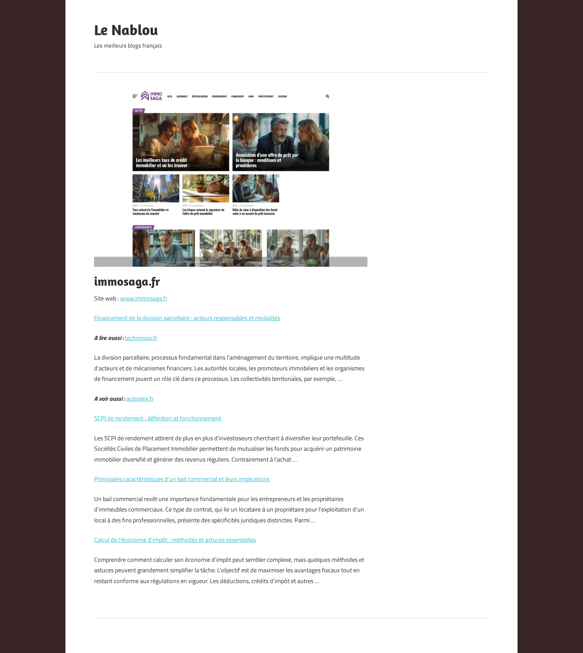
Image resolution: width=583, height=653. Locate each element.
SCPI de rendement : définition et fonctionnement (157, 418)
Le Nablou (126, 30)
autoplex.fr (140, 398)
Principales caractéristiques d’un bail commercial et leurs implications (182, 479)
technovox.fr (141, 337)
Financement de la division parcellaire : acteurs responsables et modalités (187, 317)
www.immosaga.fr (143, 298)
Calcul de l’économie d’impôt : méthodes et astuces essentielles (175, 539)
